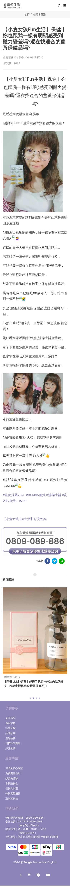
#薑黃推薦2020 (14, 495)
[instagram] (29, 875)
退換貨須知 (11, 798)
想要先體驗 (11, 778)
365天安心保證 (14, 768)
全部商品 (10, 718)
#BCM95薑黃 (35, 495)
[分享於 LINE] (62, 561)
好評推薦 (10, 748)
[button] (58, 5)
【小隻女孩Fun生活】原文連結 (25, 519)
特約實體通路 (12, 793)
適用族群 (10, 723)
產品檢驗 (10, 738)
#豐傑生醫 (53, 495)
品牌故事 (10, 733)
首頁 (26, 14)
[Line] (38, 875)
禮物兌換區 (11, 788)
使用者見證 (39, 14)
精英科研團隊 (12, 743)
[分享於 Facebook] (47, 561)
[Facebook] (21, 875)
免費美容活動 (12, 773)
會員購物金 (11, 783)
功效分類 (10, 728)
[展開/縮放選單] (64, 5)
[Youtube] (48, 875)
